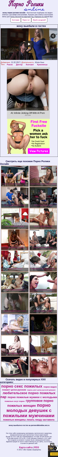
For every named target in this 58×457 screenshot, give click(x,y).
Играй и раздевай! (39, 20)
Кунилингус (42, 65)
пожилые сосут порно (15, 401)
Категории (15, 20)
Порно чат (26, 20)
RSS (36, 447)
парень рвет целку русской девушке (41, 390)
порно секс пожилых (21, 386)
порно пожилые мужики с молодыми (32, 397)
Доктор (19, 65)
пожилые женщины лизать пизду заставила (28, 419)
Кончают (30, 65)
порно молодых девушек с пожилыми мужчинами (28, 410)
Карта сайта (26, 447)
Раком (10, 65)
